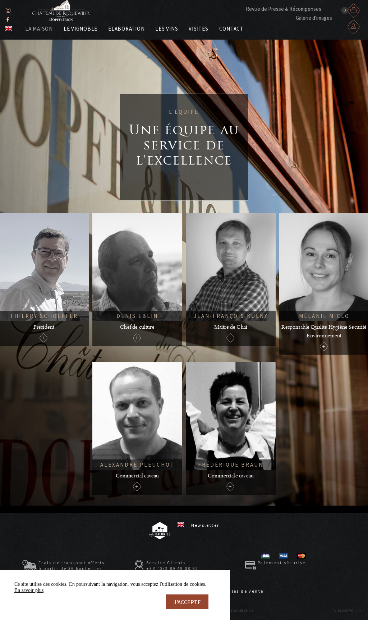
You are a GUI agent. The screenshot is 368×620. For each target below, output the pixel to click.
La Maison (39, 28)
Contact (231, 28)
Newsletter (205, 525)
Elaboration (126, 28)
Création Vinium (347, 610)
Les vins (166, 28)
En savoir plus (28, 590)
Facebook (7, 19)
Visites (198, 28)
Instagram (8, 10)
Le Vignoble (80, 28)
